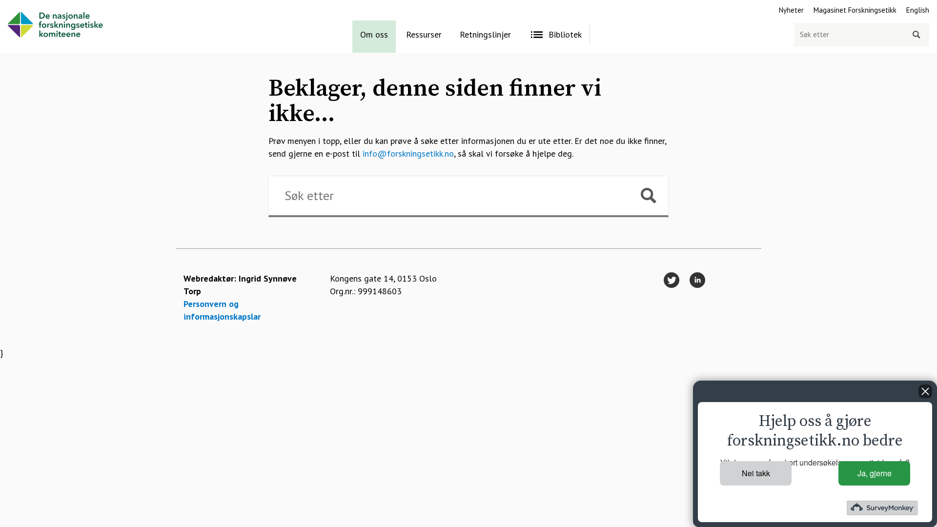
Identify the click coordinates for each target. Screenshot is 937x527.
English (917, 10)
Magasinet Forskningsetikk (855, 10)
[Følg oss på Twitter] (671, 280)
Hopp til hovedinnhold (42, 6)
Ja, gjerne (874, 473)
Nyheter (791, 10)
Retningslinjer (485, 34)
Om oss (374, 34)
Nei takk (756, 473)
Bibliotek (565, 34)
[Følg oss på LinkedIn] (697, 280)
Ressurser (424, 34)
